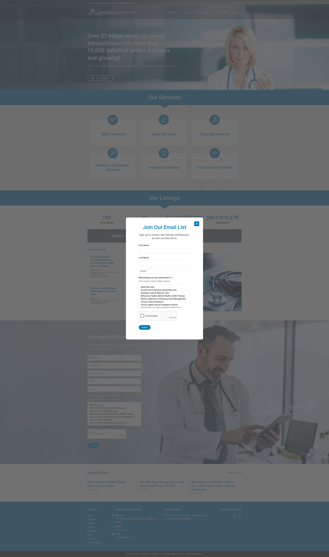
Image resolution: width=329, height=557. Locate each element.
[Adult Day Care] (164, 287)
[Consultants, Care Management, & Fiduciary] (164, 307)
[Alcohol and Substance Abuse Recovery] (164, 290)
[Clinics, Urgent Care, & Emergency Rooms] (164, 304)
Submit (144, 327)
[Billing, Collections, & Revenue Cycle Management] (164, 298)
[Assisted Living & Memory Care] (164, 292)
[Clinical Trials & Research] (164, 301)
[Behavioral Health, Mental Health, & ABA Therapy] (164, 295)
